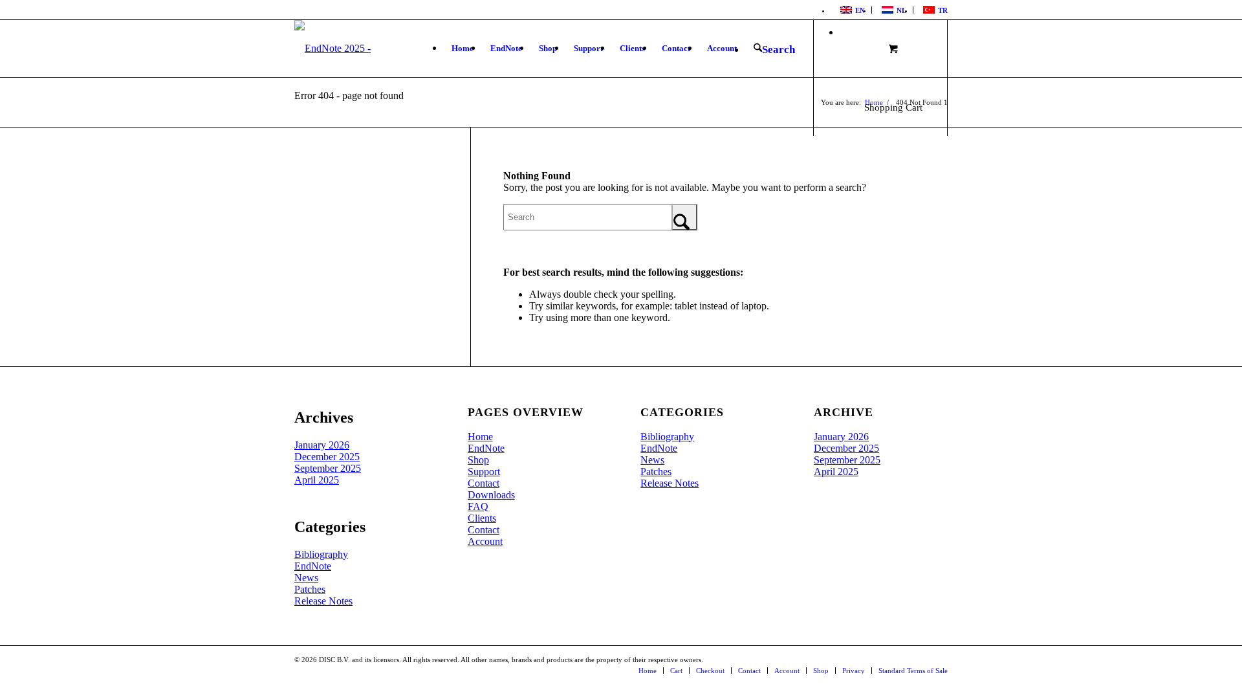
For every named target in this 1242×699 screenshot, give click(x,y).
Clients (482, 518)
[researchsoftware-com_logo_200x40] (379, 48)
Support (484, 471)
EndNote (312, 565)
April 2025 (316, 479)
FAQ (478, 506)
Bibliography (321, 554)
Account (485, 541)
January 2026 (321, 444)
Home (480, 436)
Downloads (491, 494)
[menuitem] (851, 10)
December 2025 (327, 456)
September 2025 (327, 468)
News (306, 577)
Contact (483, 483)
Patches (309, 589)
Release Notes (323, 600)
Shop (478, 459)
